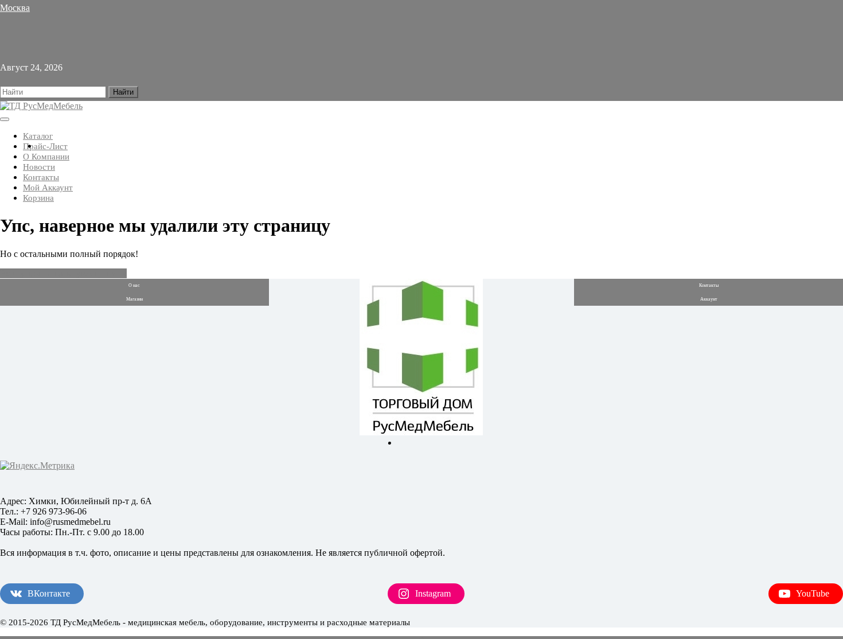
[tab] (4, 119)
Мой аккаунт (48, 187)
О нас (134, 285)
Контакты (41, 177)
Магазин (134, 299)
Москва (15, 8)
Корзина (38, 197)
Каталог (38, 136)
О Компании (46, 156)
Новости (39, 167)
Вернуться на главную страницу (63, 273)
